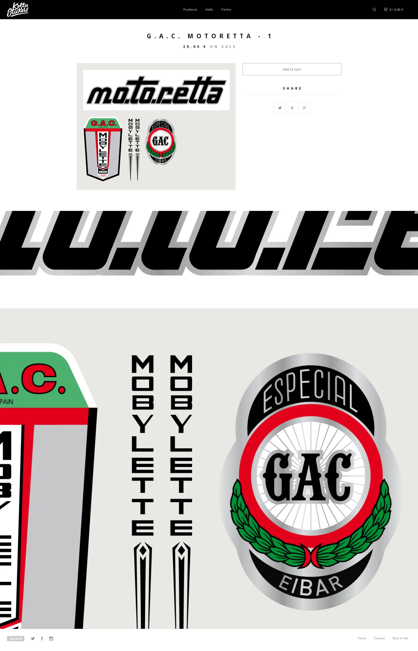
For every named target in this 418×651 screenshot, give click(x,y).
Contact (379, 638)
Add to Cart (292, 69)
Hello (209, 9)
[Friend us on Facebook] (42, 639)
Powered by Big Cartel (15, 638)
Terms (226, 9)
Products (190, 9)
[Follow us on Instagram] (51, 639)
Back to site (400, 638)
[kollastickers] (29, 9)
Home (362, 638)
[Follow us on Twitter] (32, 639)
